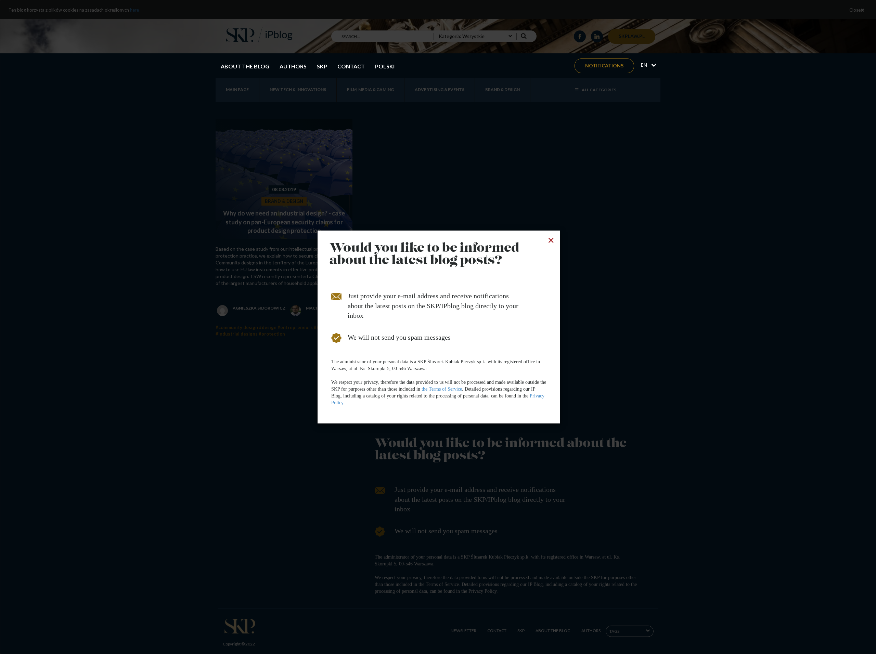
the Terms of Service (442, 389)
